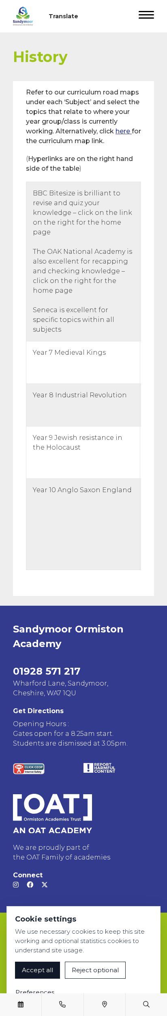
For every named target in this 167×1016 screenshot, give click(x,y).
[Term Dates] (21, 1004)
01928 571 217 (46, 671)
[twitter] (44, 885)
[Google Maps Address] (104, 1004)
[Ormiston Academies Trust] (52, 814)
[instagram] (16, 885)
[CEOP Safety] (29, 768)
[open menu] (146, 16)
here (124, 131)
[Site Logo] (26, 16)
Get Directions (38, 711)
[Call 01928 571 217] (62, 1004)
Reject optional (95, 970)
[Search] (146, 1004)
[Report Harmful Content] (99, 768)
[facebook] (30, 885)
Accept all (37, 970)
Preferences (34, 992)
